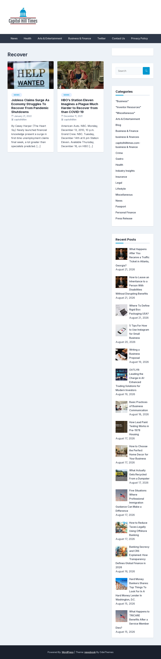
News (14, 38)
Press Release (124, 218)
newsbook (90, 652)
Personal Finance (126, 212)
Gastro (119, 158)
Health (27, 38)
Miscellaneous (124, 194)
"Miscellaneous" (125, 113)
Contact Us (118, 38)
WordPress (68, 652)
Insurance (121, 176)
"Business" (122, 101)
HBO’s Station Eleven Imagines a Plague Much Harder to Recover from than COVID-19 (79, 106)
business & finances (127, 136)
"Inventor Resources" (128, 107)
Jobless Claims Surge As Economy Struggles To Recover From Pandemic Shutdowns (30, 106)
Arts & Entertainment (50, 38)
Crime (119, 153)
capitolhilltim (20, 119)
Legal (119, 182)
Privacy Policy (139, 38)
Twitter (101, 38)
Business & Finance (79, 38)
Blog (118, 125)
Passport (121, 206)
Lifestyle (121, 188)
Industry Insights (125, 170)
